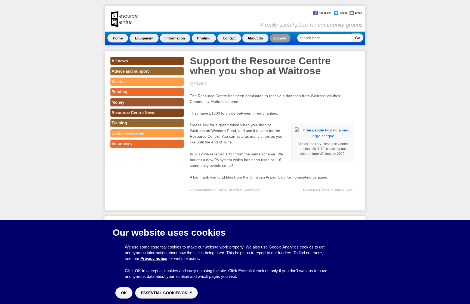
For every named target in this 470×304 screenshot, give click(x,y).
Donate (280, 38)
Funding (119, 92)
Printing (204, 38)
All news (120, 61)
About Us (255, 38)
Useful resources (128, 133)
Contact (229, 38)
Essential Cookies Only (166, 293)
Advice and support (130, 71)
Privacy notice (153, 258)
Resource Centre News (133, 112)
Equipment (144, 38)
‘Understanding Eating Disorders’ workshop (225, 190)
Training (119, 123)
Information (175, 38)
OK (124, 293)
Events (118, 81)
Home (118, 38)
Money (118, 102)
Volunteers (122, 143)
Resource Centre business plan (327, 190)
